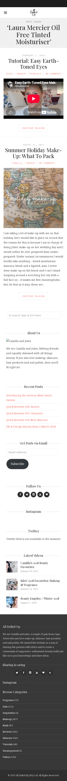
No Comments (53, 73)
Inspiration (9, 712)
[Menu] (5, 13)
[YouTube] (40, 494)
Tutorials (35, 73)
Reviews (7, 731)
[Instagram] (33, 494)
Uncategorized (11, 750)
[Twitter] (27, 494)
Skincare (7, 738)
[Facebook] (20, 494)
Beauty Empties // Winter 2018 (40, 598)
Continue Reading (33, 128)
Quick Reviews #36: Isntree (22, 406)
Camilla (17, 163)
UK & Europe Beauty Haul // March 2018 (31, 426)
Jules (9, 73)
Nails (5, 725)
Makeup (21, 73)
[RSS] (50, 673)
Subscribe (17, 464)
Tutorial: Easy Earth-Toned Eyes (33, 63)
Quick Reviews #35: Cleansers (24, 413)
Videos (6, 757)
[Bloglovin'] (46, 494)
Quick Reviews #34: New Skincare (27, 420)
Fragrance (8, 700)
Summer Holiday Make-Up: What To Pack (33, 153)
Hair (5, 706)
